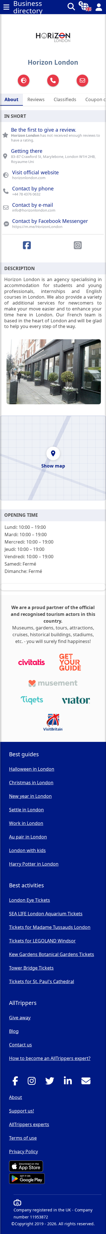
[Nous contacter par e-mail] (87, 1082)
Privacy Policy (23, 1151)
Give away (20, 1017)
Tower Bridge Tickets (31, 968)
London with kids (27, 850)
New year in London (30, 796)
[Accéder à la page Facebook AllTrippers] (16, 1082)
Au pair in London (28, 837)
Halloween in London (31, 769)
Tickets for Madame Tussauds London (49, 927)
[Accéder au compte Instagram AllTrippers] (33, 1082)
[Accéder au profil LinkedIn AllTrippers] (69, 1082)
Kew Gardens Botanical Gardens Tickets (51, 954)
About (11, 99)
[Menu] (6, 7)
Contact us (20, 1045)
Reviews (36, 99)
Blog (14, 1031)
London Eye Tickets (29, 900)
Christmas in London (31, 782)
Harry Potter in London (34, 864)
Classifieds (65, 99)
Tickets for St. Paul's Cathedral (41, 981)
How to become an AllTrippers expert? (49, 1058)
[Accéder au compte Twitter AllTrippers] (51, 1082)
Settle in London (26, 810)
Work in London (26, 823)
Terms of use (23, 1138)
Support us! (21, 1111)
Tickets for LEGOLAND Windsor (42, 941)
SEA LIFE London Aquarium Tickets (46, 914)
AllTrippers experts (29, 1124)
